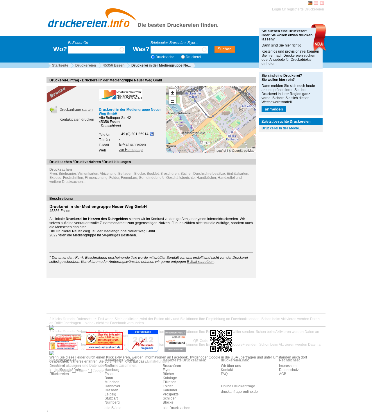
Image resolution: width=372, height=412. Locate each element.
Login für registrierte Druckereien (298, 9)
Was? (141, 49)
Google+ (99, 371)
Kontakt (227, 370)
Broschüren (172, 366)
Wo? (60, 49)
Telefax (104, 140)
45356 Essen (113, 65)
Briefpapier (67, 174)
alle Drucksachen (176, 408)
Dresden (111, 390)
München (112, 382)
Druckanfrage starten (76, 110)
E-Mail (104, 145)
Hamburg (112, 370)
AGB (282, 374)
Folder (168, 386)
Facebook (63, 371)
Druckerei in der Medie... (282, 128)
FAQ (224, 374)
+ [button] (172, 92)
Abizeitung (108, 174)
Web (102, 150)
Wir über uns (231, 366)
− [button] (172, 100)
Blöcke (168, 402)
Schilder (169, 398)
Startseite (60, 65)
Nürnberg (112, 402)
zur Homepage (131, 150)
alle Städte (113, 408)
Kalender (170, 390)
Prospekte (171, 394)
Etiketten (169, 382)
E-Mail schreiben (132, 144)
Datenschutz (289, 370)
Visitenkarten (88, 174)
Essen (110, 374)
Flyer (53, 174)
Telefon (104, 135)
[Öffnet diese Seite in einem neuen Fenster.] (104, 341)
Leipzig (110, 394)
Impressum (287, 366)
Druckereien (85, 65)
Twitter (82, 371)
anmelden (274, 109)
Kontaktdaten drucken (77, 119)
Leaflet (221, 150)
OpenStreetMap (243, 150)
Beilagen (125, 174)
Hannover (112, 386)
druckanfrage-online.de (239, 392)
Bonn (109, 378)
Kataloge (170, 378)
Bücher (168, 374)
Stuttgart (111, 398)
